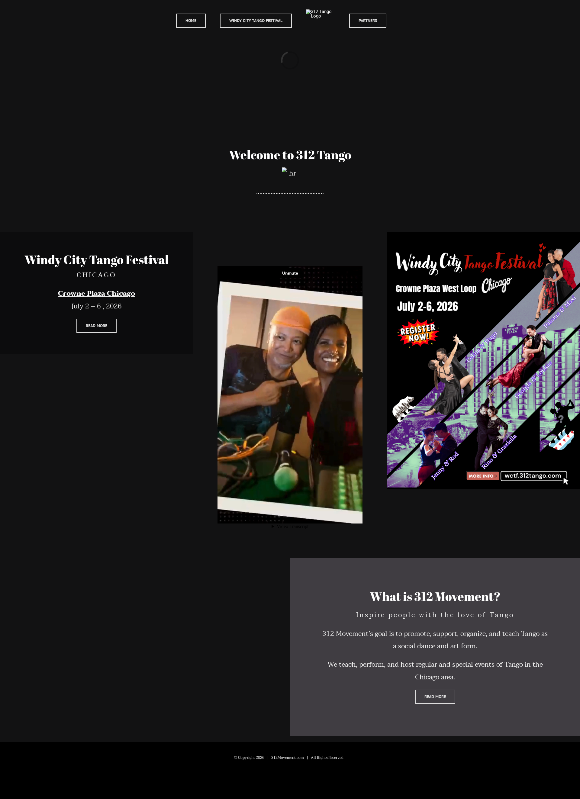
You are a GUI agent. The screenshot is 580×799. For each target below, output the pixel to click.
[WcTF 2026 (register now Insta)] (483, 235)
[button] (402, 20)
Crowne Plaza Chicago (96, 293)
